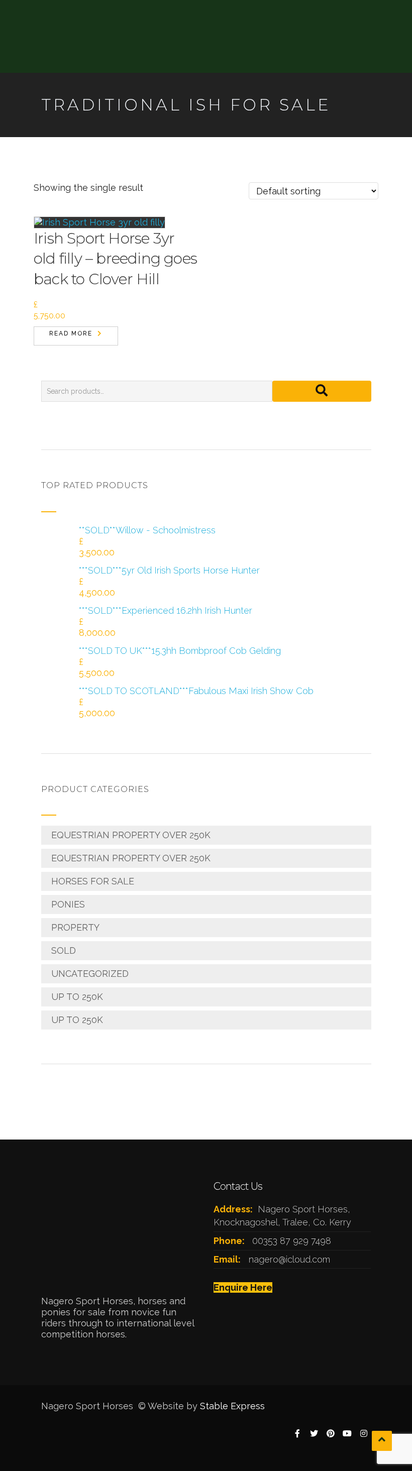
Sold (63, 950)
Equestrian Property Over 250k (131, 835)
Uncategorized (90, 973)
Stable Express (232, 1406)
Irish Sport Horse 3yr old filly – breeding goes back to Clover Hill (115, 258)
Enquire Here (243, 1287)
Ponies (68, 904)
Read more (70, 333)
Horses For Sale (92, 881)
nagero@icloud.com (289, 1259)
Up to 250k (77, 996)
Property (75, 927)
